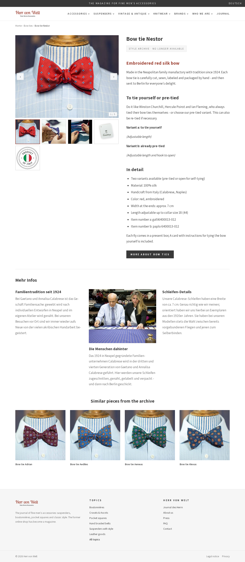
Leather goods (97, 534)
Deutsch (235, 3)
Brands (180, 13)
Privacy (226, 556)
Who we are (201, 13)
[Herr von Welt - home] (27, 14)
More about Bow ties (150, 254)
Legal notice (212, 556)
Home (18, 25)
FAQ (165, 523)
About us (168, 512)
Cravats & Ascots (98, 512)
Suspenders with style (101, 528)
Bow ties (28, 25)
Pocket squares (98, 518)
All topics (94, 539)
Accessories (77, 13)
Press (166, 518)
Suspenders (103, 13)
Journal (223, 13)
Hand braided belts (99, 523)
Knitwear (161, 13)
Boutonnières (96, 507)
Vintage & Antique (132, 13)
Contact (167, 528)
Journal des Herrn (173, 507)
